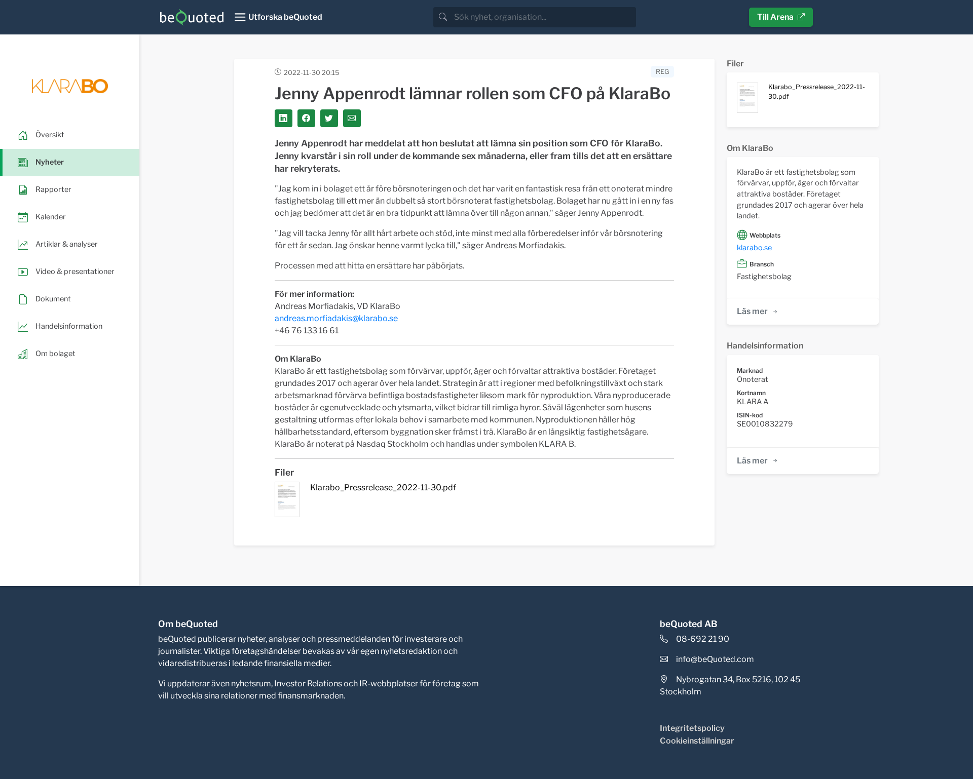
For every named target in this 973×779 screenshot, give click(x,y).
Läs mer (752, 311)
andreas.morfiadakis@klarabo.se (336, 318)
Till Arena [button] (775, 17)
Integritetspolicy (692, 728)
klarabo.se (754, 247)
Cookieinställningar (697, 741)
